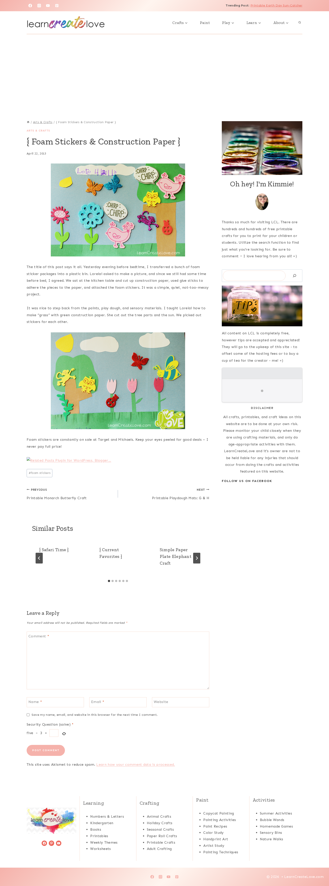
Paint (205, 22)
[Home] (28, 122)
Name (35, 701)
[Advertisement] (164, 68)
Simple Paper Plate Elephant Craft (175, 556)
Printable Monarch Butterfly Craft (57, 494)
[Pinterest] (56, 5)
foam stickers (40, 473)
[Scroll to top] (318, 869)
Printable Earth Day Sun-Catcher (276, 5)
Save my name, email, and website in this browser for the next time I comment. (95, 715)
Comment (38, 636)
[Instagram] (39, 5)
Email (97, 701)
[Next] (196, 558)
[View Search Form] (299, 22)
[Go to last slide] (39, 558)
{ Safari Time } (54, 549)
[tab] (109, 581)
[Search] (294, 276)
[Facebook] (30, 5)
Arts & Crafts (38, 130)
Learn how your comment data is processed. (135, 764)
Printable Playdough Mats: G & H (180, 494)
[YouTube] (47, 5)
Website (161, 701)
